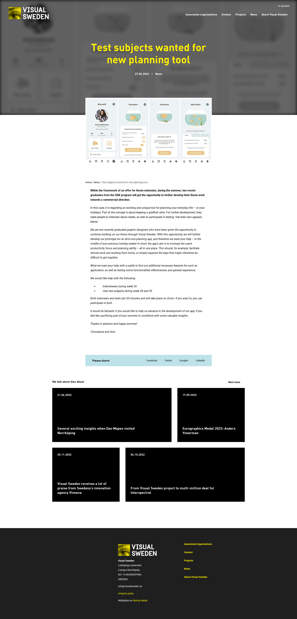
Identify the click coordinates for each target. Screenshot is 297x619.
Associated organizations (198, 544)
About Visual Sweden (195, 577)
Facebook (152, 360)
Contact (188, 552)
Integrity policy (126, 593)
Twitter (168, 360)
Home (88, 182)
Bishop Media (140, 600)
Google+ (183, 360)
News (97, 182)
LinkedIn (200, 360)
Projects (188, 560)
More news (234, 382)
